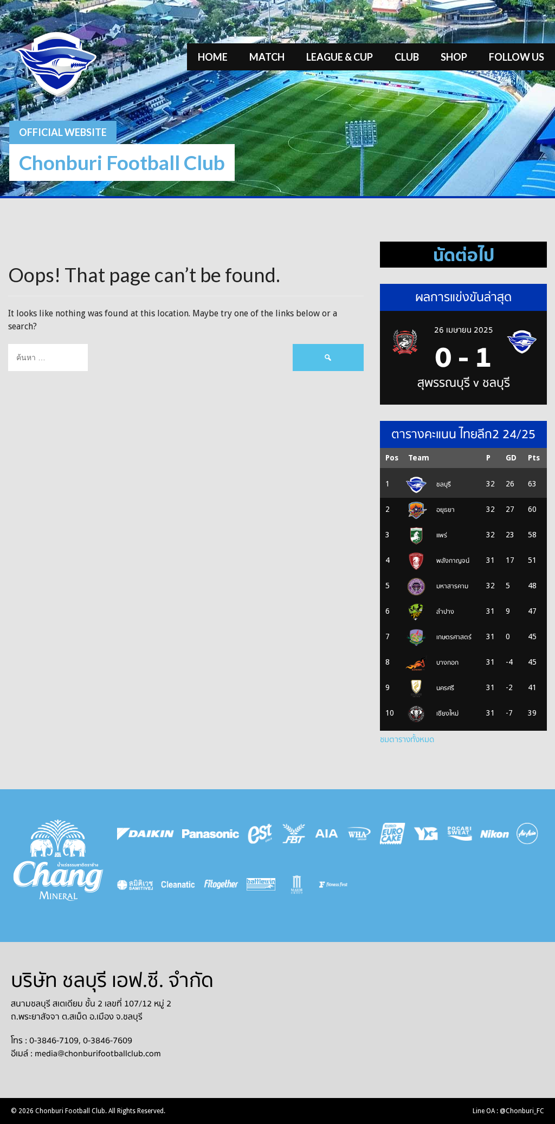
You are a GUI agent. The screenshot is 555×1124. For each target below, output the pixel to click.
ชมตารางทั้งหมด (407, 739)
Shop (454, 57)
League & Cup (339, 57)
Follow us (516, 57)
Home (213, 57)
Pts (534, 457)
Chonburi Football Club (122, 162)
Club (407, 57)
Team (418, 457)
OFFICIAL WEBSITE (63, 132)
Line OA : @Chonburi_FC (508, 1111)
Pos (391, 457)
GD (511, 457)
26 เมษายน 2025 (463, 329)
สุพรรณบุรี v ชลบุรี (463, 383)
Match (267, 57)
